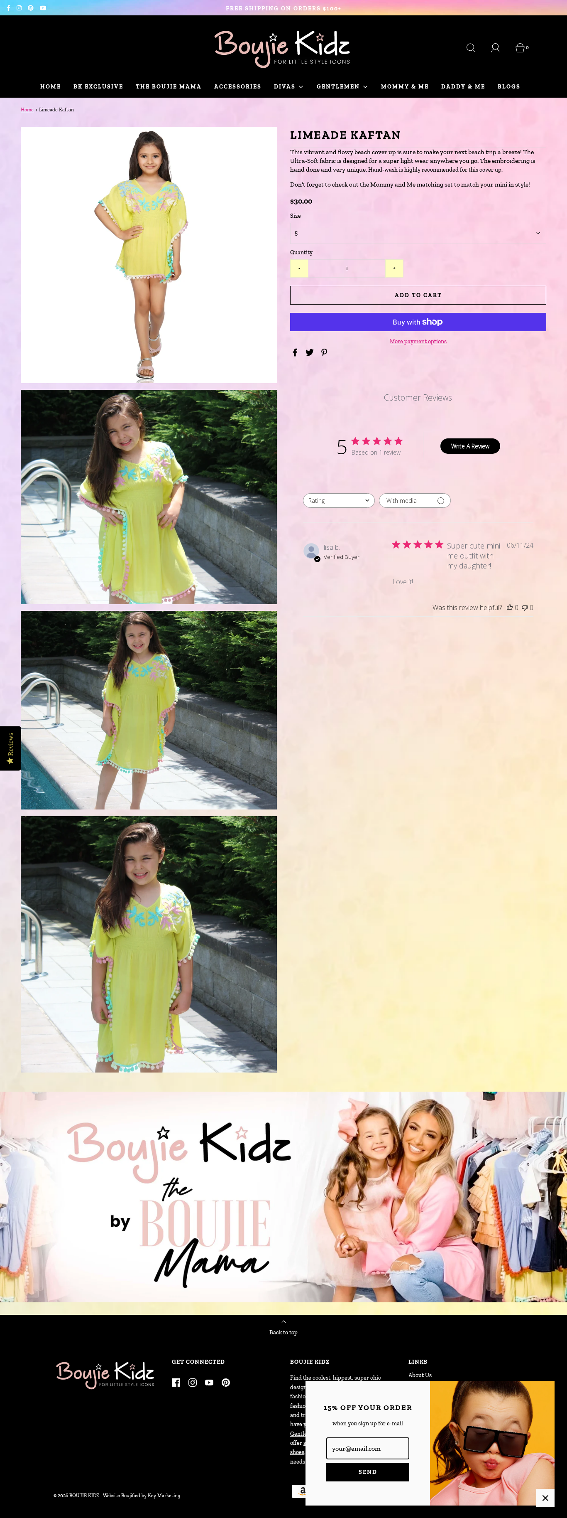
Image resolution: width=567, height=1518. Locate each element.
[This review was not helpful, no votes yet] (525, 607)
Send (368, 1472)
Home (50, 86)
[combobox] (339, 500)
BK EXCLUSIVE (98, 86)
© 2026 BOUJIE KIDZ (76, 1495)
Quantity (301, 252)
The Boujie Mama (169, 86)
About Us (420, 1375)
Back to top (283, 1332)
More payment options (418, 341)
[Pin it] (325, 352)
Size (295, 215)
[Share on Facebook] (296, 352)
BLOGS (509, 86)
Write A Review (470, 446)
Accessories (238, 86)
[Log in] (500, 48)
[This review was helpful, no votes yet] (510, 607)
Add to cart (418, 295)
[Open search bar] (476, 48)
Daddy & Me (463, 86)
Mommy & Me (405, 86)
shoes (297, 1452)
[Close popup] (545, 1498)
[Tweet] (311, 352)
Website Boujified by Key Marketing (142, 1495)
